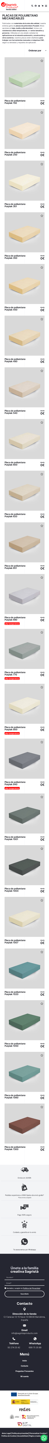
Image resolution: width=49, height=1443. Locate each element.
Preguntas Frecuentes (24, 1371)
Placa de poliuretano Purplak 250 (15, 153)
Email (24, 1330)
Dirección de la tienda (25, 1314)
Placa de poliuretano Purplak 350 (15, 256)
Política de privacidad (20, 1433)
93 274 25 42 (14, 1347)
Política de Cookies (8, 1436)
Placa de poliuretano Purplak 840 (15, 783)
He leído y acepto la (23, 1288)
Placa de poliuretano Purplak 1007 (15, 941)
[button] (46, 6)
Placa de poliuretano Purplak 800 (15, 728)
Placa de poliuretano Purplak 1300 (15, 1148)
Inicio (24, 1361)
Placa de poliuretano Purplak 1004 (15, 889)
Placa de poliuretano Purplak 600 (15, 463)
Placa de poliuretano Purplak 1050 (15, 1044)
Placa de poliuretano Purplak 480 (15, 360)
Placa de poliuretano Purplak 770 (15, 673)
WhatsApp (35, 1343)
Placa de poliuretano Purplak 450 (15, 308)
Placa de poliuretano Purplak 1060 (15, 1096)
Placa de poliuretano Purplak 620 (15, 515)
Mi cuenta (25, 1376)
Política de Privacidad (31, 1288)
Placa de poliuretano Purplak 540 (15, 411)
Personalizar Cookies (38, 1433)
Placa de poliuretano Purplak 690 (15, 618)
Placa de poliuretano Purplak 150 (15, 101)
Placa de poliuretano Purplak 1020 (15, 993)
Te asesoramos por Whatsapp (24, 1250)
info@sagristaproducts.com (24, 1333)
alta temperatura (12, 624)
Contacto (24, 1366)
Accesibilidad (22, 1436)
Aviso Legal (6, 1433)
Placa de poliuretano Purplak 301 (15, 205)
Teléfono (14, 1343)
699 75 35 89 (35, 1347)
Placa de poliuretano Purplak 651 (15, 566)
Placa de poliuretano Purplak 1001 (15, 838)
